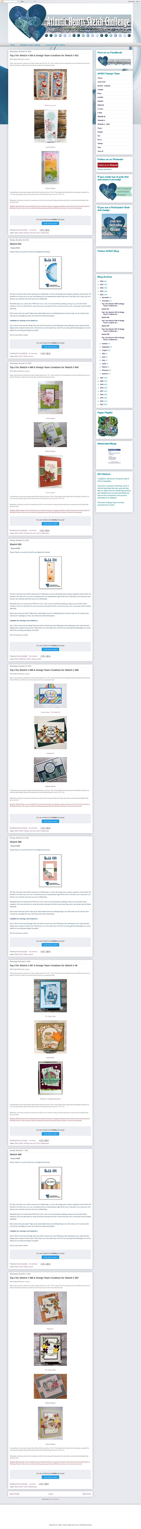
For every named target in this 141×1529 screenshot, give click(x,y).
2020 (102, 381)
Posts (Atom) (55, 1499)
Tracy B (100, 151)
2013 (102, 404)
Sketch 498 (15, 1154)
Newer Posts (14, 1494)
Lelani (100, 112)
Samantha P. (50, 753)
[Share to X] (45, 230)
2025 (102, 284)
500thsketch (22, 659)
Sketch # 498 (46, 678)
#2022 (16, 233)
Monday (25, 356)
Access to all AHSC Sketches (55, 45)
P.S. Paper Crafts (50, 1016)
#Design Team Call (30, 233)
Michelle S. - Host (104, 124)
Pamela (100, 132)
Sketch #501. (15, 202)
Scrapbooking (112, 459)
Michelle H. (101, 116)
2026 (102, 281)
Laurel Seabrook (50, 147)
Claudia (100, 89)
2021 (102, 377)
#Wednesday (45, 233)
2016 (102, 394)
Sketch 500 (15, 544)
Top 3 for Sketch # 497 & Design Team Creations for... (113, 330)
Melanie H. (50, 1329)
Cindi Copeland (50, 418)
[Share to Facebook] (47, 230)
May (103, 360)
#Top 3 (38, 233)
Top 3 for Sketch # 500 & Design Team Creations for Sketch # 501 (44, 55)
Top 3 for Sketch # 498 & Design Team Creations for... (113, 321)
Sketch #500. (15, 506)
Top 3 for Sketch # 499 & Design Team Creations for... (113, 313)
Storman (76, 1525)
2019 (102, 384)
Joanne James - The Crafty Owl (50, 712)
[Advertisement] (45, 1512)
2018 (102, 387)
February (105, 370)
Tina (99, 147)
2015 (102, 397)
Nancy (100, 128)
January (105, 373)
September (106, 347)
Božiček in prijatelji (50, 105)
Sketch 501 (15, 244)
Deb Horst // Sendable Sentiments (50, 1099)
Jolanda (100, 101)
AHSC (21, 356)
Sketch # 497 (46, 973)
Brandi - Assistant (104, 85)
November (106, 301)
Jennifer (100, 97)
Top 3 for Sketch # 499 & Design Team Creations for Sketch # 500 (44, 367)
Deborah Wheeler (50, 451)
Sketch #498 (15, 1114)
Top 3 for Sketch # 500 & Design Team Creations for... (113, 304)
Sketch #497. (15, 1458)
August (104, 350)
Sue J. (100, 139)
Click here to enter (50, 223)
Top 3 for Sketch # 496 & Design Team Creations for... (113, 338)
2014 (102, 401)
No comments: (33, 353)
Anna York (101, 81)
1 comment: (32, 1140)
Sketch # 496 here (59, 1450)
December (106, 297)
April (104, 363)
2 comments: (33, 230)
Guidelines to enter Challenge (30, 45)
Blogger (89, 1525)
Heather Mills (50, 1057)
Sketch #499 (15, 800)
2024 (102, 288)
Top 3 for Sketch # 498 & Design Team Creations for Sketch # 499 (44, 670)
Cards (110, 457)
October (105, 343)
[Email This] (41, 230)
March (104, 367)
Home (13, 45)
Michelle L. (101, 120)
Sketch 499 (15, 842)
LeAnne (100, 109)
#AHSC (21, 233)
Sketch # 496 (46, 1285)
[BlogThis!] (43, 230)
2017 (102, 391)
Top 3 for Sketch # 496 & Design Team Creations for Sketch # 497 (44, 1278)
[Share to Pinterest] (48, 230)
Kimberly (101, 105)
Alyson (100, 78)
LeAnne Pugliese (50, 188)
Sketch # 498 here (59, 792)
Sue (99, 135)
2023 (102, 291)
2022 (102, 294)
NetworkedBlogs (112, 449)
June (104, 357)
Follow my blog (114, 461)
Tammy (100, 143)
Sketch (31, 356)
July (103, 353)
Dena (99, 93)
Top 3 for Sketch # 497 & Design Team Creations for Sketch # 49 (43, 965)
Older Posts (86, 1494)
